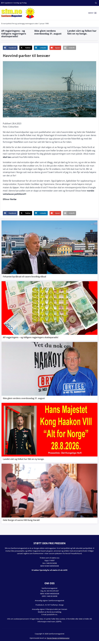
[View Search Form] (96, 3)
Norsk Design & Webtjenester (58, 638)
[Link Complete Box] (49, 250)
